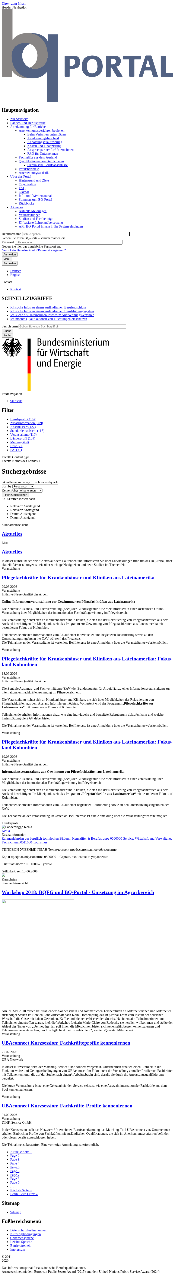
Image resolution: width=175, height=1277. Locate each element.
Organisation (27, 184)
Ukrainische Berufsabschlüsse (47, 165)
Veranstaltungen (29, 215)
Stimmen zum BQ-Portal (35, 199)
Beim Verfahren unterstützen (46, 134)
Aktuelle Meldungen (33, 211)
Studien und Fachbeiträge (36, 219)
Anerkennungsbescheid (43, 138)
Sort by (7, 486)
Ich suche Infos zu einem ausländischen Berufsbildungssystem (52, 311)
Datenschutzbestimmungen (28, 1230)
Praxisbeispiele (29, 169)
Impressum (17, 1249)
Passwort (8, 242)
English (15, 275)
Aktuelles (16, 207)
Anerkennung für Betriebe (28, 126)
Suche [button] (7, 335)
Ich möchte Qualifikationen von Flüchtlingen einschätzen (48, 319)
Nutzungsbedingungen (25, 1234)
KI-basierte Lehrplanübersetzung (41, 222)
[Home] (87, 101)
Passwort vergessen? (52, 250)
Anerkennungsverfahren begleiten (41, 130)
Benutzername (11, 234)
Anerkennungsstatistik (34, 172)
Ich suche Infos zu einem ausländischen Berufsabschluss (48, 307)
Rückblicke (26, 203)
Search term (10, 326)
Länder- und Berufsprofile (27, 123)
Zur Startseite (19, 119)
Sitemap (15, 1212)
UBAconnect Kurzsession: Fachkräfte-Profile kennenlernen (67, 1105)
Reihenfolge (10, 490)
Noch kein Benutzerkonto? (20, 250)
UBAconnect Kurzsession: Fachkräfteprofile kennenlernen (66, 1043)
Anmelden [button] (9, 263)
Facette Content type (15, 457)
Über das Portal (20, 176)
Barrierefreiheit (20, 1245)
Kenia (6, 831)
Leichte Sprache (21, 1242)
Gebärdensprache (22, 1238)
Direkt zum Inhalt (13, 3)
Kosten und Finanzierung (44, 146)
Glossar (24, 192)
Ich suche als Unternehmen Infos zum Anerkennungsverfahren (52, 315)
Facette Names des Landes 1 (21, 461)
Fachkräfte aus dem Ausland (38, 157)
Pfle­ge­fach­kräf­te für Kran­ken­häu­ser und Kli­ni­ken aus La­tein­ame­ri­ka (78, 577)
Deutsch (15, 271)
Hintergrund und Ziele (34, 180)
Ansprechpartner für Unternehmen (50, 149)
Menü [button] (6, 259)
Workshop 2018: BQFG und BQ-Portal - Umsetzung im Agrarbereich (78, 892)
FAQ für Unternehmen (42, 153)
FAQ (22, 188)
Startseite (16, 401)
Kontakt (15, 289)
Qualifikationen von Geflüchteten (41, 161)
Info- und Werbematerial (35, 195)
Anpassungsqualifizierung (44, 142)
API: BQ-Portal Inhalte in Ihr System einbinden (51, 226)
